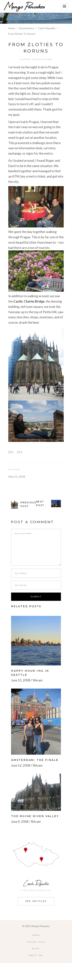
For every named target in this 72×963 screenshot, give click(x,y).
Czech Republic (47, 28)
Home (11, 28)
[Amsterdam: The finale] (36, 722)
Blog (36, 948)
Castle (18, 301)
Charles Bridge (34, 301)
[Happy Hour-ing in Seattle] (36, 640)
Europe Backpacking (36, 59)
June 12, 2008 (20, 765)
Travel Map (36, 942)
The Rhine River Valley (35, 816)
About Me (36, 955)
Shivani (14, 469)
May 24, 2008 (16, 476)
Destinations (26, 28)
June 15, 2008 (20, 680)
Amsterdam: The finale (35, 760)
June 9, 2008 (19, 821)
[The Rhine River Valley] (36, 792)
